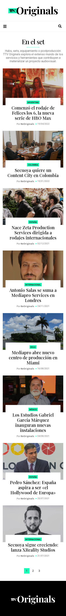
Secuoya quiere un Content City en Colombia (33, 172)
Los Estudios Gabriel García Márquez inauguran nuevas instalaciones (33, 422)
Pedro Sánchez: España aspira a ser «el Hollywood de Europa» (33, 487)
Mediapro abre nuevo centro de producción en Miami (33, 357)
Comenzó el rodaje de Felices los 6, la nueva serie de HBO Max (33, 113)
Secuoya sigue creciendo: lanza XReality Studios (33, 547)
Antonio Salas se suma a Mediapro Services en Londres (33, 295)
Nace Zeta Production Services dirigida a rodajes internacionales (33, 232)
